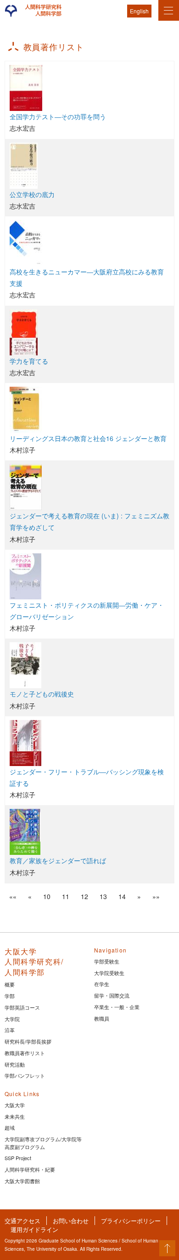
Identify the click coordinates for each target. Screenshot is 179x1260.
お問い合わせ (71, 1220)
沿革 (10, 1030)
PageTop (167, 1248)
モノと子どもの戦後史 (42, 693)
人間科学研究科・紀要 (30, 1169)
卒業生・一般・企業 (117, 1006)
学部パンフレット (25, 1075)
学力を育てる (29, 361)
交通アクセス (22, 1220)
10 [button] (46, 896)
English (139, 11)
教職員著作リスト (25, 1053)
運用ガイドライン (34, 1229)
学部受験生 (106, 961)
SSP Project (18, 1157)
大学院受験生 (109, 972)
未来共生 (15, 1116)
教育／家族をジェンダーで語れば (58, 860)
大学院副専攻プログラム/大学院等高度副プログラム (43, 1142)
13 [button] (103, 896)
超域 (10, 1127)
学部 (10, 995)
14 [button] (122, 896)
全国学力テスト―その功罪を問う (58, 116)
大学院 (12, 1018)
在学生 (101, 983)
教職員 (101, 1018)
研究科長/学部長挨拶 (28, 1041)
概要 (10, 984)
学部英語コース (22, 1007)
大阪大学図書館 (22, 1181)
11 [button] (65, 896)
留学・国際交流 (111, 995)
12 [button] (84, 896)
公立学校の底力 (32, 194)
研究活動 (15, 1064)
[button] (13, 896)
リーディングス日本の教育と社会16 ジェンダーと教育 (88, 438)
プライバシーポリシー (131, 1220)
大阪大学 (15, 1105)
